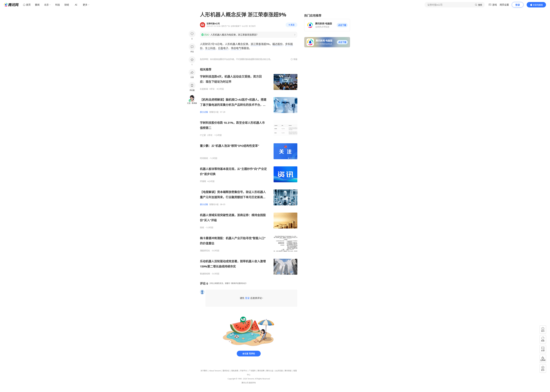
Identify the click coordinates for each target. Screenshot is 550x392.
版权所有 (252, 383)
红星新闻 (204, 89)
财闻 (202, 227)
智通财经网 (205, 274)
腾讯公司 (245, 383)
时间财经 (204, 158)
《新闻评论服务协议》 (238, 283)
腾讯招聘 (261, 370)
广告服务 (252, 370)
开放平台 (243, 370)
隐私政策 (234, 370)
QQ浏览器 (279, 370)
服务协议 (226, 370)
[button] (342, 25)
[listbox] (248, 171)
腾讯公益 (269, 370)
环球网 (203, 181)
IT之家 (203, 135)
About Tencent (215, 370)
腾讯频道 (288, 370)
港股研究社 (205, 251)
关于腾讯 (204, 370)
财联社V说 (214, 112)
